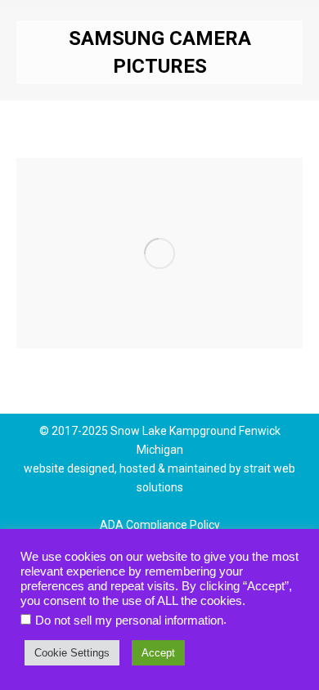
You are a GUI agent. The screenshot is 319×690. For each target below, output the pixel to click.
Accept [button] (158, 653)
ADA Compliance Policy (160, 524)
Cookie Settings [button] (72, 653)
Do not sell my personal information (129, 620)
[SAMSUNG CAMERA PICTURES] (159, 253)
